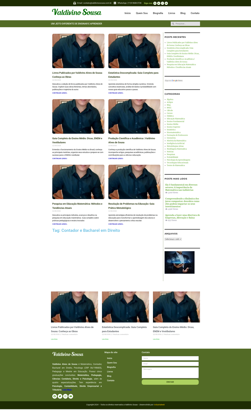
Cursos (170, 113)
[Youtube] (166, 3)
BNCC (169, 108)
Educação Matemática (176, 119)
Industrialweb (159, 405)
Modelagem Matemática (177, 149)
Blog (183, 13)
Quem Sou (142, 13)
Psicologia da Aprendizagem (178, 160)
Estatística (171, 130)
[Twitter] (158, 3)
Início (128, 13)
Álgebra (170, 99)
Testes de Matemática (176, 165)
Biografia (158, 13)
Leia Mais (54, 339)
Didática (170, 116)
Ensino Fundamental (175, 121)
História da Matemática (176, 141)
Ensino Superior (173, 127)
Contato (195, 13)
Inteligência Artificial (175, 143)
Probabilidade (172, 157)
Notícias (170, 152)
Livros (171, 13)
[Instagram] (162, 3)
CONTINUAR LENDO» (59, 93)
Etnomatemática (174, 132)
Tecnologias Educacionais (177, 163)
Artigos (170, 102)
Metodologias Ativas (175, 146)
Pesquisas (171, 154)
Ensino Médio (172, 124)
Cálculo (170, 110)
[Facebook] (154, 3)
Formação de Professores (177, 135)
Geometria (171, 138)
